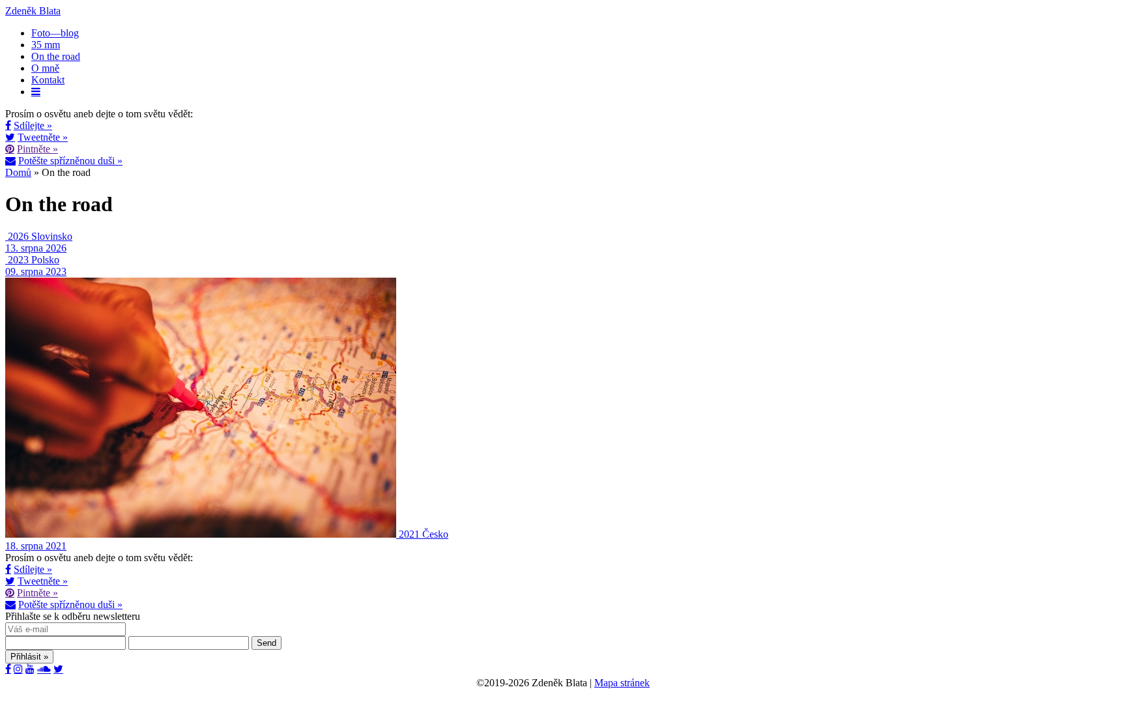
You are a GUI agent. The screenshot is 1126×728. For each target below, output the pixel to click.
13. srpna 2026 (35, 248)
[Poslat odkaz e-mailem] (10, 160)
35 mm (45, 44)
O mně (45, 68)
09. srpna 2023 (35, 271)
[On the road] (6, 236)
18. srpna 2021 (35, 545)
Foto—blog (55, 32)
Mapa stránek (622, 682)
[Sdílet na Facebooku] (8, 125)
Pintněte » (37, 148)
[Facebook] (8, 668)
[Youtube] (30, 668)
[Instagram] (18, 668)
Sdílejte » (33, 125)
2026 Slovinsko (40, 236)
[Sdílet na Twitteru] (10, 137)
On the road (55, 56)
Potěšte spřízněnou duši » (70, 160)
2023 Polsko (33, 259)
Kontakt (48, 79)
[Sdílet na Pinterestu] (9, 148)
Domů (18, 172)
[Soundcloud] (44, 668)
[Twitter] (58, 668)
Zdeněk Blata (33, 10)
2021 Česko (423, 534)
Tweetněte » (43, 137)
